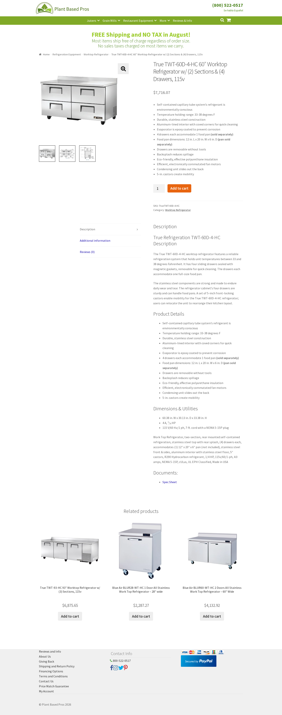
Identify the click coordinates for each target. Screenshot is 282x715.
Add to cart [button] (70, 616)
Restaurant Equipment (138, 20)
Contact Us (46, 681)
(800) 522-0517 (227, 5)
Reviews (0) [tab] (87, 252)
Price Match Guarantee (54, 686)
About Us (45, 656)
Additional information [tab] (95, 240)
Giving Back (46, 661)
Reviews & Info (182, 20)
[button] (123, 68)
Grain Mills (110, 20)
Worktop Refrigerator (96, 54)
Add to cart (179, 188)
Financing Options (51, 671)
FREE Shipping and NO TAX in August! (141, 34)
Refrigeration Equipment (67, 54)
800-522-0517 (121, 661)
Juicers (91, 20)
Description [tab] (87, 229)
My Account (46, 691)
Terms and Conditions (53, 676)
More (163, 20)
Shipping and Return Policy (56, 666)
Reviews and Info (50, 651)
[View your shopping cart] (232, 19)
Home (46, 54)
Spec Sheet (169, 482)
